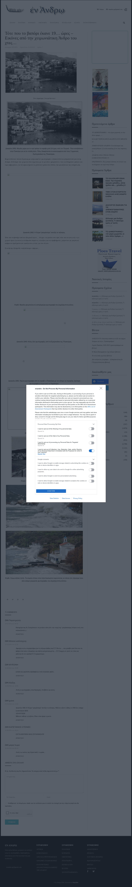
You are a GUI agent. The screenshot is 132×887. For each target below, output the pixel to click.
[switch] (91, 428)
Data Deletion (54, 498)
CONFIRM (51, 491)
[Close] (102, 389)
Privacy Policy (77, 498)
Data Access (66, 498)
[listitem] (66, 424)
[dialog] (66, 443)
